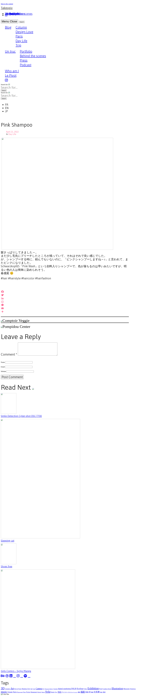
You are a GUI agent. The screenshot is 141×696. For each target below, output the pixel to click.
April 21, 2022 (12, 132)
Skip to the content (7, 4)
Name (3, 362)
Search (22, 22)
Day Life (21, 40)
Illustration (117, 688)
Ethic (85, 689)
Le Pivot (10, 75)
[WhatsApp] (65, 301)
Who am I (12, 71)
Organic (10, 692)
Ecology (80, 688)
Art (12, 688)
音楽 (104, 692)
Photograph (20, 692)
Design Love (24, 31)
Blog (8, 27)
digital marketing (64, 689)
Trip (18, 45)
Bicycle (16, 689)
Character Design (49, 688)
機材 (92, 692)
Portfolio (26, 51)
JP (6, 111)
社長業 (97, 692)
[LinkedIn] (65, 298)
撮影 (83, 692)
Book (19, 689)
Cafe (31, 689)
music (4, 691)
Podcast (25, 64)
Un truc (10, 51)
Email (3, 367)
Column (21, 27)
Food (100, 689)
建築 (79, 692)
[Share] (65, 311)
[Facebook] (65, 291)
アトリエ (64, 692)
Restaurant (34, 692)
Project (28, 692)
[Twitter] (65, 295)
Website (3, 371)
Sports (53, 692)
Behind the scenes (33, 55)
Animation (7, 689)
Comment (9, 354)
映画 (87, 692)
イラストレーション (72, 692)
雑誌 (101, 692)
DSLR (73, 688)
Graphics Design (107, 689)
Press (23, 60)
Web (59, 692)
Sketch (43, 692)
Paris (19, 36)
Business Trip (26, 689)
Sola (47, 691)
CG (43, 688)
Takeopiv (7, 8)
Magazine (126, 689)
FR (6, 104)
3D (3, 688)
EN (7, 108)
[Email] (65, 308)
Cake (34, 688)
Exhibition (93, 688)
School (39, 692)
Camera (39, 688)
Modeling (133, 689)
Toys (56, 692)
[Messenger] (65, 305)
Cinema (55, 689)
